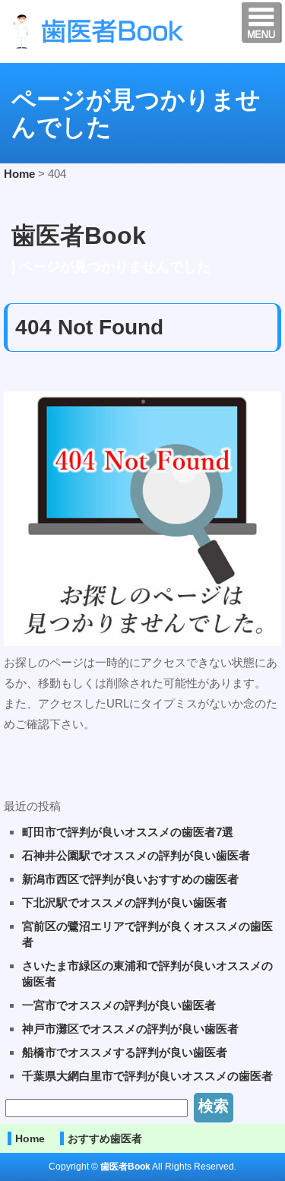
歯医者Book (78, 235)
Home (30, 1138)
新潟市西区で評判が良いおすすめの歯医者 (130, 878)
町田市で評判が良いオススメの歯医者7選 (127, 831)
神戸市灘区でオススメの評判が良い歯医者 (130, 1028)
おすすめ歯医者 (105, 1138)
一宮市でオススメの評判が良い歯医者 (119, 1005)
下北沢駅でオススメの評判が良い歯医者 (124, 902)
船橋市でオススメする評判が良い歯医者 (124, 1052)
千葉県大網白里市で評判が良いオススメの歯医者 (147, 1075)
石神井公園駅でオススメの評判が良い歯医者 (136, 855)
